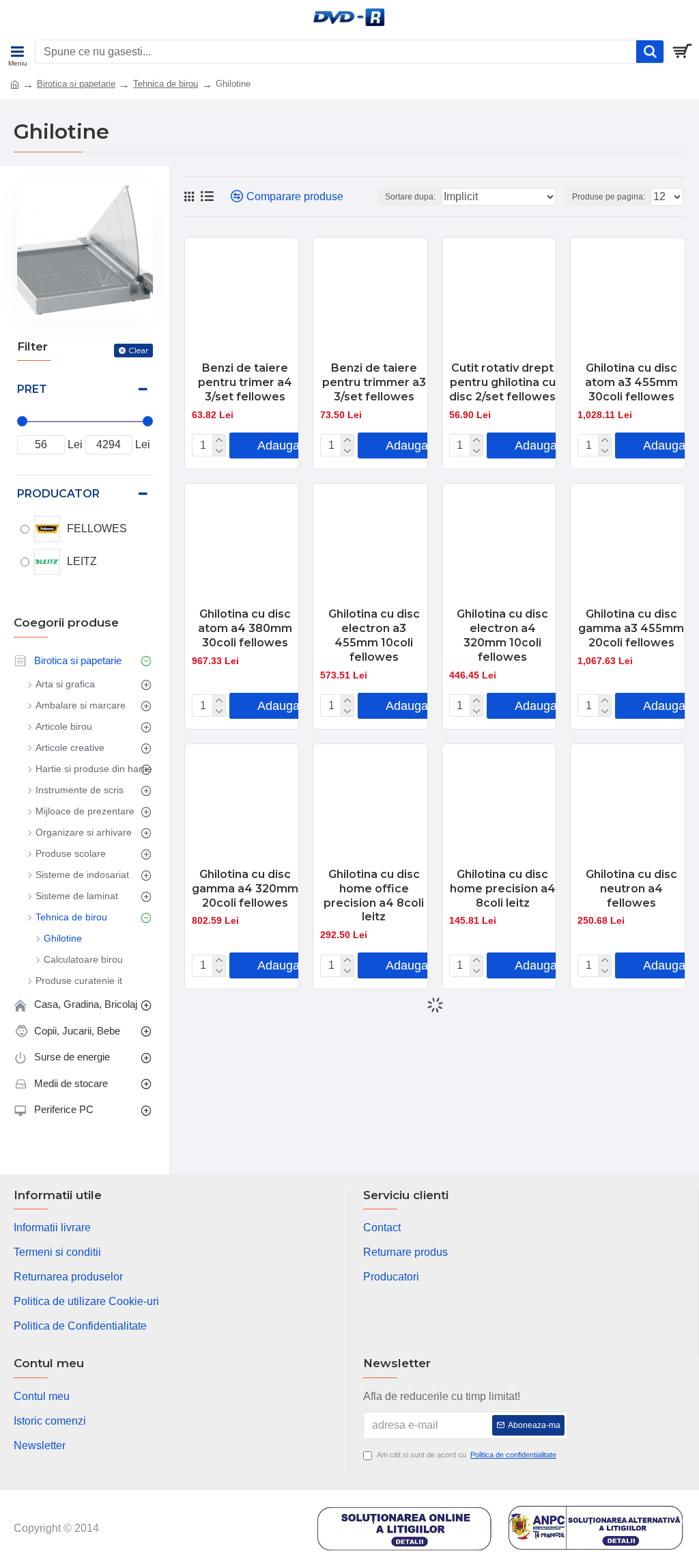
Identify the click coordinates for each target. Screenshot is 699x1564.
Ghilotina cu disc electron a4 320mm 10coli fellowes (502, 635)
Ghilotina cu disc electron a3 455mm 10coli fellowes (374, 635)
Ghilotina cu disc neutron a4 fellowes (631, 888)
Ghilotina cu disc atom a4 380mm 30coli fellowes (245, 628)
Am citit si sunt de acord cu (466, 1455)
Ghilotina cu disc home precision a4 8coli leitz (503, 888)
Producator (58, 493)
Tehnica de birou (165, 84)
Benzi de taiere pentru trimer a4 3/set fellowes (245, 382)
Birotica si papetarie (76, 84)
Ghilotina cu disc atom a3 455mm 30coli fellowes (631, 382)
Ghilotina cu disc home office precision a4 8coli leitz (374, 895)
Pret (32, 389)
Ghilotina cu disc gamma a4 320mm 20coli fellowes (245, 888)
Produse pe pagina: (608, 197)
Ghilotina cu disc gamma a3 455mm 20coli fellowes (631, 628)
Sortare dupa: (410, 197)
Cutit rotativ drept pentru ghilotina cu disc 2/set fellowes (502, 382)
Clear (138, 350)
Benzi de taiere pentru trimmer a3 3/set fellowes (374, 382)
